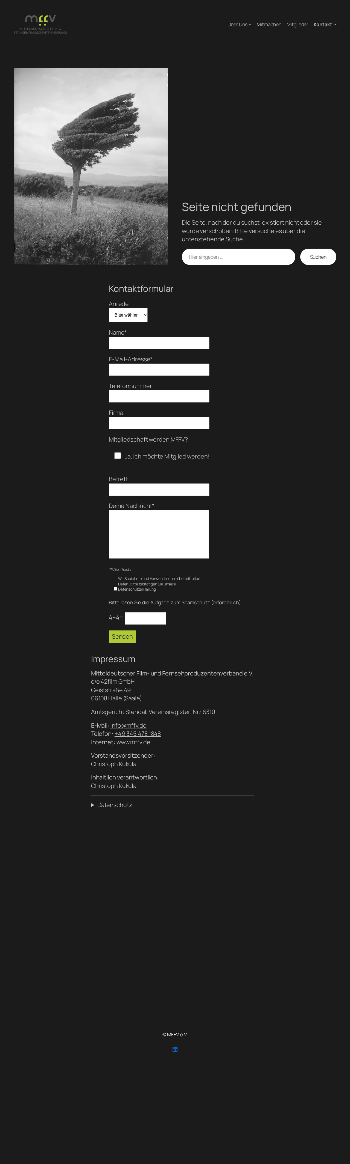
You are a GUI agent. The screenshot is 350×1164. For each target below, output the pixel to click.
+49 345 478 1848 (138, 734)
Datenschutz (114, 805)
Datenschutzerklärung (137, 589)
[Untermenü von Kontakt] (334, 24)
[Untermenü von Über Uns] (250, 24)
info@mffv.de (128, 725)
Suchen (318, 257)
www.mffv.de (133, 742)
